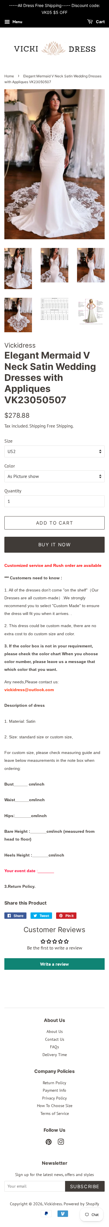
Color (9, 466)
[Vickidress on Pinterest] (48, 1143)
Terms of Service (54, 1113)
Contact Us (54, 1039)
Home (9, 76)
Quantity (12, 491)
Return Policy (54, 1082)
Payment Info (54, 1090)
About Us (55, 1031)
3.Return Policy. (19, 886)
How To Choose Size (54, 1105)
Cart (100, 21)
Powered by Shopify (81, 1203)
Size (8, 441)
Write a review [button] (54, 964)
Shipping (37, 426)
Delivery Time (54, 1054)
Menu (16, 21)
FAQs (54, 1046)
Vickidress (53, 1203)
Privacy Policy (54, 1098)
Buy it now (54, 544)
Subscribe (85, 1186)
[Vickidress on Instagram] (61, 1143)
